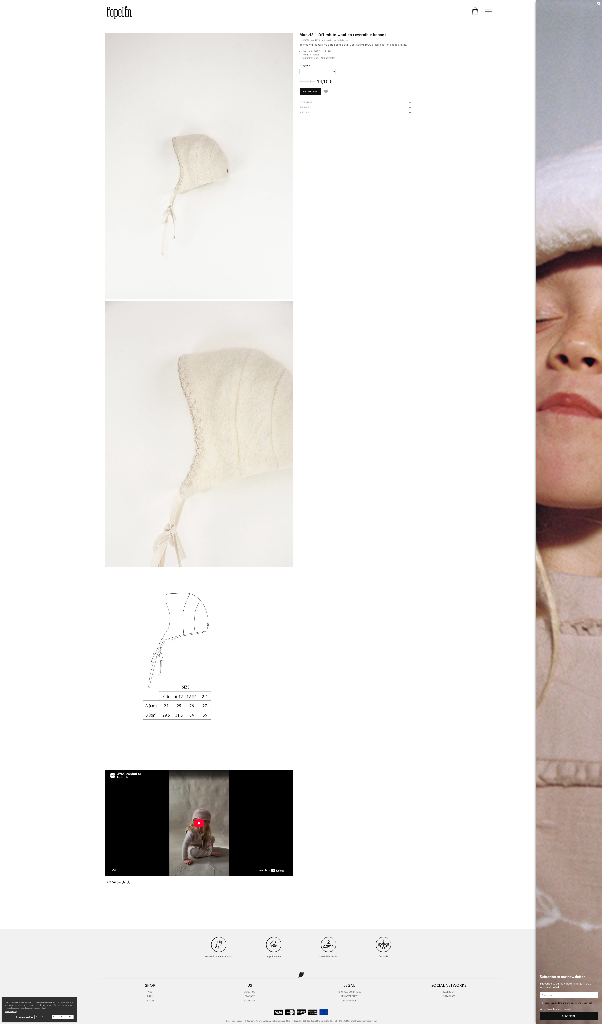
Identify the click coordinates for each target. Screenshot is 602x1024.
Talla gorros (304, 65)
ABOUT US (249, 992)
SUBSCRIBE (569, 1016)
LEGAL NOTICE (349, 1000)
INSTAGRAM (449, 996)
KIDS (150, 992)
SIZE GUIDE (249, 1000)
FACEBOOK (448, 992)
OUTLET (150, 1000)
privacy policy (588, 1003)
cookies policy (11, 1011)
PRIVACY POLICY (349, 996)
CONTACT (250, 996)
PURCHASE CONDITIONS (349, 992)
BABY (150, 996)
